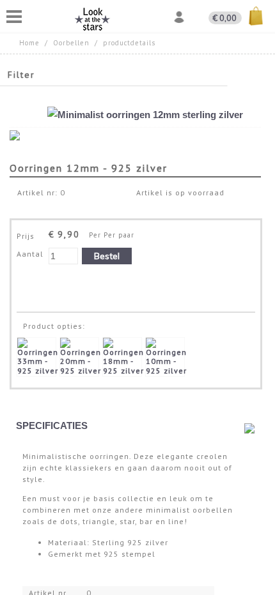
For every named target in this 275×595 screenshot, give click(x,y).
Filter (21, 74)
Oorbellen (71, 42)
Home (29, 42)
